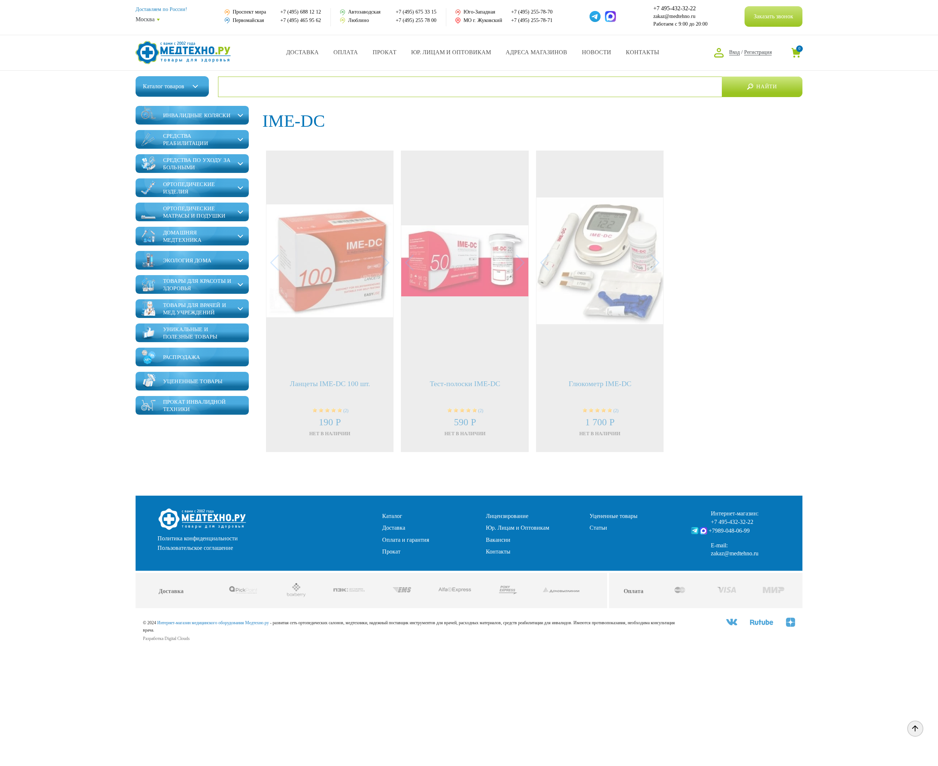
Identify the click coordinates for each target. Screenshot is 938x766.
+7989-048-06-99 (729, 531)
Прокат (384, 52)
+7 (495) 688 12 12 (300, 12)
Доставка (302, 52)
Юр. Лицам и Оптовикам (451, 52)
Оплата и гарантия (405, 540)
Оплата (345, 52)
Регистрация (758, 52)
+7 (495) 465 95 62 (300, 20)
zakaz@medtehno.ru (674, 16)
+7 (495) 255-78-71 (532, 20)
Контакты (642, 52)
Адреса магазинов (536, 52)
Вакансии (498, 540)
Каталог (163, 86)
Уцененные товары (614, 516)
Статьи (598, 528)
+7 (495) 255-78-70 (532, 12)
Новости (596, 52)
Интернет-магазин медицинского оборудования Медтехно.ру (213, 622)
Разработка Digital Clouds (166, 638)
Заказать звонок (773, 16)
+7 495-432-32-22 (674, 8)
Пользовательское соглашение (195, 548)
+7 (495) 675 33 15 (416, 12)
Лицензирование (507, 516)
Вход (734, 52)
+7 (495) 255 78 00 (416, 20)
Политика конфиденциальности (198, 538)
